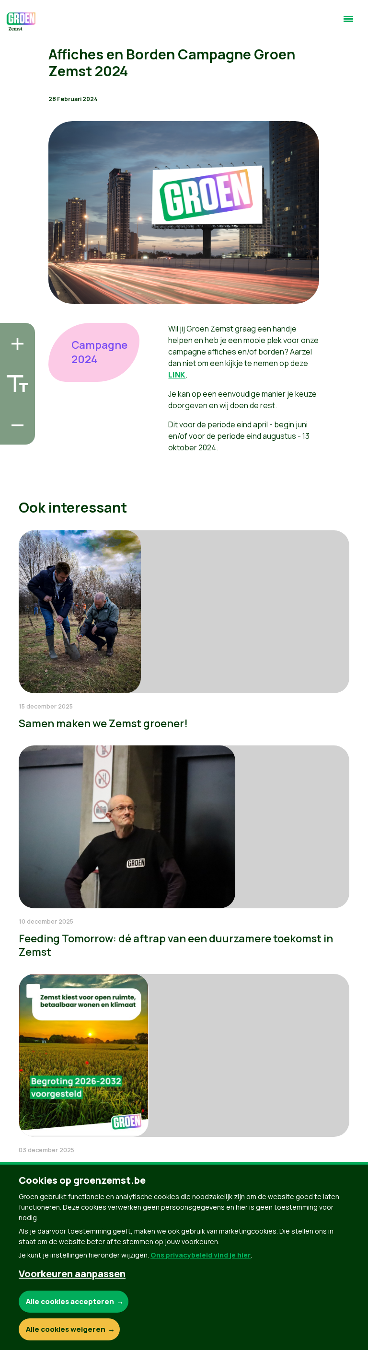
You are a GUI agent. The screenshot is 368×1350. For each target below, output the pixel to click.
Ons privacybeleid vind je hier (200, 1254)
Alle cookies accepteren (70, 1301)
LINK (176, 374)
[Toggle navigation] (348, 23)
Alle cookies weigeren (65, 1329)
